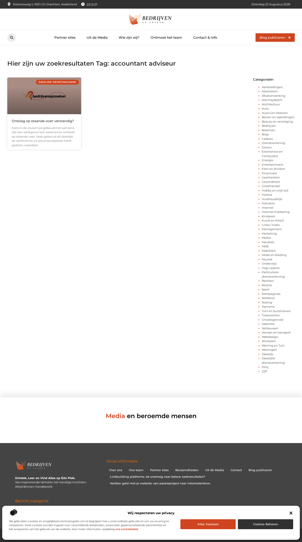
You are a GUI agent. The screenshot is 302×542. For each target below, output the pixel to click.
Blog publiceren (260, 470)
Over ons (115, 470)
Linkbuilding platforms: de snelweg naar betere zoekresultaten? (157, 476)
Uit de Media (97, 37)
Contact (236, 470)
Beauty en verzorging (277, 121)
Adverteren (270, 91)
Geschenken (271, 177)
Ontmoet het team (166, 37)
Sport (266, 289)
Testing (267, 302)
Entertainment (272, 164)
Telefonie (268, 298)
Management (272, 229)
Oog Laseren (271, 268)
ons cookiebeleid (126, 529)
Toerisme (268, 306)
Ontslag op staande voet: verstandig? (43, 121)
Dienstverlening (273, 143)
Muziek (267, 259)
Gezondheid (271, 182)
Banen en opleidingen (278, 117)
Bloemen (268, 130)
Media (266, 237)
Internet (267, 207)
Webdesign (270, 337)
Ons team (136, 470)
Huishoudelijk (272, 199)
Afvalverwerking (273, 95)
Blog (265, 134)
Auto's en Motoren (275, 113)
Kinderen (268, 216)
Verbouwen (270, 328)
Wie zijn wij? (129, 37)
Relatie (267, 285)
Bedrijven (269, 125)
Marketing (269, 233)
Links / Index (271, 225)
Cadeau (267, 138)
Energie (267, 160)
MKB (265, 246)
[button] (291, 513)
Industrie (268, 203)
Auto (265, 108)
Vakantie (268, 324)
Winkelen (269, 341)
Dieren (267, 147)
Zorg (265, 367)
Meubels (268, 242)
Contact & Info (205, 37)
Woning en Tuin (273, 345)
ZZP (264, 371)
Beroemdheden (187, 470)
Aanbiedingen (272, 87)
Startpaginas (271, 294)
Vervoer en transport (276, 332)
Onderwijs (269, 263)
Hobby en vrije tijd (275, 190)
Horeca (267, 194)
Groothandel (271, 186)
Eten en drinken (273, 169)
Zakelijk (267, 354)
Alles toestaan (208, 524)
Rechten (268, 280)
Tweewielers (270, 315)
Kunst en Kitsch (273, 220)
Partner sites (65, 37)
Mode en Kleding (274, 255)
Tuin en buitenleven (276, 311)
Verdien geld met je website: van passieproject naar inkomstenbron (160, 483)
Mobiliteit (269, 250)
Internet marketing (276, 212)
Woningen (269, 349)
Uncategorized (272, 319)
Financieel (269, 173)
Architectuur (271, 104)
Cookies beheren (265, 524)
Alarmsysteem (272, 100)
